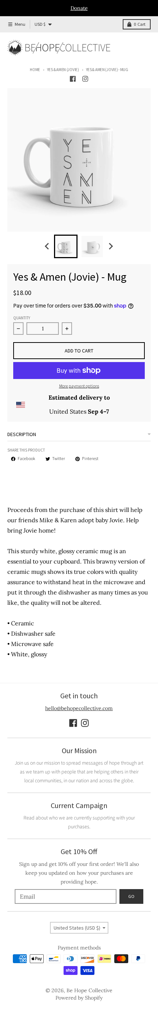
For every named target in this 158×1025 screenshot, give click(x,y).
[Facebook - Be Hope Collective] (73, 79)
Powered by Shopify (79, 997)
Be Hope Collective (89, 990)
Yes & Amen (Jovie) (63, 69)
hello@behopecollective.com (79, 708)
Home (35, 69)
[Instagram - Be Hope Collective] (85, 79)
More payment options (79, 386)
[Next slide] (110, 246)
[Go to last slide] (47, 246)
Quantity (21, 317)
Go (131, 896)
